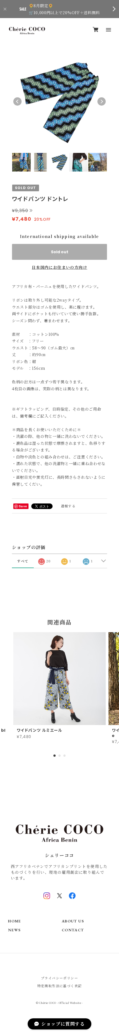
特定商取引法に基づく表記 (59, 985)
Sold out (59, 252)
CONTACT (73, 930)
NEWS (14, 930)
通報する (68, 505)
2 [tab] (59, 755)
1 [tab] (54, 755)
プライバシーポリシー (59, 978)
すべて (22, 561)
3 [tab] (64, 755)
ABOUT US (73, 921)
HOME (14, 921)
